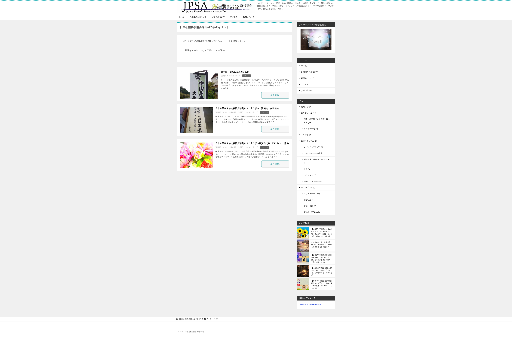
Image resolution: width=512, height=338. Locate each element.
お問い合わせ (248, 17)
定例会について (218, 17)
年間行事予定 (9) (311, 129)
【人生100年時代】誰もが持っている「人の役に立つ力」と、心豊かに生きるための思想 (321, 271)
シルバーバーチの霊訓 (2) (314, 153)
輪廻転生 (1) (309, 200)
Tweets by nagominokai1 (310, 304)
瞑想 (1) (307, 169)
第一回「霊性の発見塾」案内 (235, 72)
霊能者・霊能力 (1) (312, 212)
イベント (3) (306, 135)
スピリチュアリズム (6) (313, 147)
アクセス (234, 17)
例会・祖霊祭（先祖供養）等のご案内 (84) (318, 121)
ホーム (181, 17)
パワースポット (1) (312, 194)
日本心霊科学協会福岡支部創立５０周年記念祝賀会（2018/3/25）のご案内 (252, 143)
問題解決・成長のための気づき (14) (317, 161)
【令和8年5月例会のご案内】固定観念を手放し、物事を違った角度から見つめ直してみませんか (321, 284)
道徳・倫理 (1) (310, 206)
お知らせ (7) (306, 107)
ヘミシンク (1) (310, 175)
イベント (246, 76)
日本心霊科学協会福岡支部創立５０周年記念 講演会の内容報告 (247, 108)
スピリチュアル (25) (309, 141)
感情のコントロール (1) (313, 181)
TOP (193, 319)
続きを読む (275, 95)
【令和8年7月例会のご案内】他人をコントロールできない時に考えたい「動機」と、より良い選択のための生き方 (321, 232)
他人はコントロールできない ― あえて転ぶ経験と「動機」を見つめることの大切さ (322, 244)
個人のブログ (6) (308, 187)
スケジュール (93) (308, 113)
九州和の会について (198, 17)
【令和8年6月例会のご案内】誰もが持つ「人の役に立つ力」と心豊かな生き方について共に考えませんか (321, 258)
